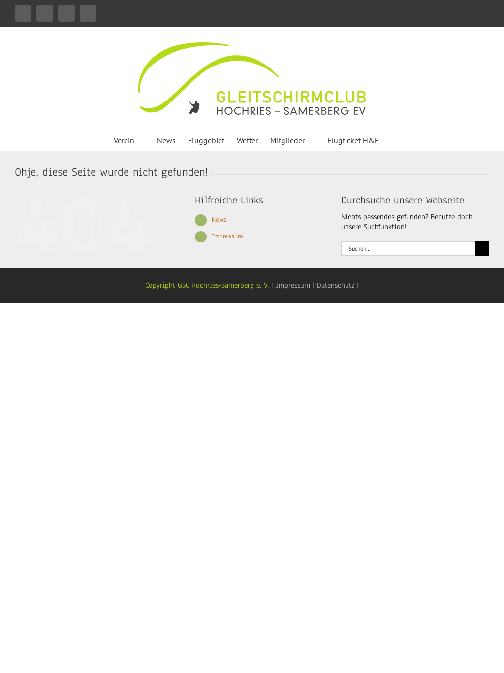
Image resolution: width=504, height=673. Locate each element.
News (219, 219)
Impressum (227, 236)
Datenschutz (335, 285)
